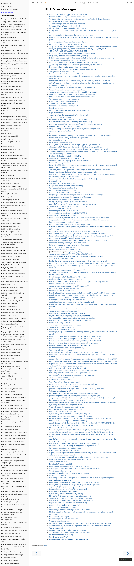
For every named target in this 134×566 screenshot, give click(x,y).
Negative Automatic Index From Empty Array (14, 54)
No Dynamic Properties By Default (13, 262)
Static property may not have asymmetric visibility (67, 60)
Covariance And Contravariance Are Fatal (14, 487)
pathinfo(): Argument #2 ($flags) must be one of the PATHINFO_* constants (76, 389)
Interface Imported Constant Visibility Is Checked (14, 171)
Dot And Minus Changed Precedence (14, 250)
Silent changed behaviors (10, 9)
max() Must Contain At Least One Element (13, 506)
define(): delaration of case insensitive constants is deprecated (72, 87)
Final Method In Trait (9, 306)
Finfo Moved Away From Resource (13, 312)
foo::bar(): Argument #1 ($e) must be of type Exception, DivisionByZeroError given (79, 430)
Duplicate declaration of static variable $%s (65, 156)
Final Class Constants (9, 304)
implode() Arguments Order (11, 394)
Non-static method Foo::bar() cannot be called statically (69, 345)
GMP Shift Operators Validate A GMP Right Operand (14, 362)
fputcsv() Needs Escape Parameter (13, 318)
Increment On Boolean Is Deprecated (14, 408)
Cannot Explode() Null (9, 290)
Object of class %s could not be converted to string (68, 503)
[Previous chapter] (36, 553)
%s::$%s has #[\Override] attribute (61, 379)
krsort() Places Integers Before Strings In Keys (12, 462)
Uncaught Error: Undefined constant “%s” (64, 505)
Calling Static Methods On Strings (13, 438)
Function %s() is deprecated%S (60, 464)
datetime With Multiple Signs (11, 210)
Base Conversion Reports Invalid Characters (13, 445)
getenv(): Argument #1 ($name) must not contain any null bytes (72, 204)
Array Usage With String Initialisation (14, 61)
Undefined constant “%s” (58, 537)
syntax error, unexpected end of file (62, 215)
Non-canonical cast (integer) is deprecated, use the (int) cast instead (74, 343)
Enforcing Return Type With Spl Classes (12, 277)
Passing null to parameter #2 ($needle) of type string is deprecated (74, 482)
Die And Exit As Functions (10, 229)
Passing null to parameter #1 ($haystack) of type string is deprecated (74, 484)
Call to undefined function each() (61, 535)
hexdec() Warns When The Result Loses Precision (13, 370)
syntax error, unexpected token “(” (62, 327)
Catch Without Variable (9, 136)
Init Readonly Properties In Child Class (13, 423)
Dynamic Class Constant (10, 259)
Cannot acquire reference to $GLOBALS (63, 211)
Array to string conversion (59, 462)
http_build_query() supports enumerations (11, 380)
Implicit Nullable (8, 392)
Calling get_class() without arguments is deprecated (68, 202)
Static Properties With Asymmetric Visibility (13, 93)
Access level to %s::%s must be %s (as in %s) (65, 249)
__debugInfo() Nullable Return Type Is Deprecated (14, 219)
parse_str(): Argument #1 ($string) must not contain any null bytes (73, 384)
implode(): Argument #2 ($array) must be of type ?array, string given (74, 231)
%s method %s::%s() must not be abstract (64, 26)
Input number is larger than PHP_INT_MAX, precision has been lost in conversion (79, 218)
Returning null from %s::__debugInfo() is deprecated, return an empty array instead (80, 135)
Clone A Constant (8, 152)
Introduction (6, 3)
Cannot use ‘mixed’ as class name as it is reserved (67, 309)
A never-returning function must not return (65, 325)
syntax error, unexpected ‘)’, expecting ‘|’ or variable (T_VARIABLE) (73, 92)
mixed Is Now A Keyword (10, 533)
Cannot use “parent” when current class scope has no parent (71, 375)
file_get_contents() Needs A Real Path (14, 298)
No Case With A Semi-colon (11, 125)
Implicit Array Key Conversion (12, 389)
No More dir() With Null (10, 232)
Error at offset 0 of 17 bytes (59, 516)
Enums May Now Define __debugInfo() (14, 281)
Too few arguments (56, 528)
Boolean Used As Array (9, 114)
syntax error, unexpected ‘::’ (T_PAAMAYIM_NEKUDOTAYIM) (70, 254)
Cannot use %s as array (58, 140)
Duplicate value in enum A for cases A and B (65, 279)
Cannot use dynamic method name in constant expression (71, 110)
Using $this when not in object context (63, 491)
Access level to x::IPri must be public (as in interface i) (68, 115)
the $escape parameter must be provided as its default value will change (76, 195)
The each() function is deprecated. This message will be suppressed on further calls (80, 170)
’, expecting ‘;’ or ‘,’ (75, 252)
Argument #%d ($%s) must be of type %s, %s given (67, 530)
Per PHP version (7, 6)
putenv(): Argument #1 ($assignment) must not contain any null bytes (75, 396)
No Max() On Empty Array (11, 502)
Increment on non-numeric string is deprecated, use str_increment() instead (77, 233)
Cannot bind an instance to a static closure (65, 448)
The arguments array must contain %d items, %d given (69, 532)
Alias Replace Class (8, 37)
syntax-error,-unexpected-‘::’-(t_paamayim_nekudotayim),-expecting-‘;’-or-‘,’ (76, 256)
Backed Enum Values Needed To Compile (13, 104)
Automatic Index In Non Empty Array (14, 58)
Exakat (45, 545)
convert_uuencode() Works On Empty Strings (14, 190)
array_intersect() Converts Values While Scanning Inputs (13, 75)
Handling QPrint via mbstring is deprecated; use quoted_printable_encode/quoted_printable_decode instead (71, 301)
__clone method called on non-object (62, 103)
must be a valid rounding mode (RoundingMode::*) (68, 421)
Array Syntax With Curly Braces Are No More (13, 206)
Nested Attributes (8, 558)
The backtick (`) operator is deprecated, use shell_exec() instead (72, 69)
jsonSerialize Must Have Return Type (14, 455)
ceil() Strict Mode (7, 139)
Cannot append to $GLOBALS (60, 208)
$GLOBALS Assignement (10, 355)
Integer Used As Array (9, 430)
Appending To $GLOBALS (10, 352)
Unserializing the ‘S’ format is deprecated (64, 519)
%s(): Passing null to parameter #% (62, 183)
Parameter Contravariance (11, 186)
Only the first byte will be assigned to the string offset (69, 368)
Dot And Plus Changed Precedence (13, 253)
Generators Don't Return (10, 324)
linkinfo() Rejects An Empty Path (13, 478)
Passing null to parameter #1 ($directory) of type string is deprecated (74, 144)
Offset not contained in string (60, 475)
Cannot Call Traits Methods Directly (14, 122)
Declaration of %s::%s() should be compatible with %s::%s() (70, 122)
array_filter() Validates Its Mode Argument (12, 70)
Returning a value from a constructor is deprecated (68, 119)
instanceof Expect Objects (11, 427)
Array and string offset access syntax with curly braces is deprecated (74, 129)
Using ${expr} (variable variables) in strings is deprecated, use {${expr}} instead (78, 149)
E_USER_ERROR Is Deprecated (12, 268)
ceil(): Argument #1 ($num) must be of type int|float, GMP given (72, 94)
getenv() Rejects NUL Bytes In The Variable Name (13, 341)
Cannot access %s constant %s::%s (62, 247)
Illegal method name (56, 113)
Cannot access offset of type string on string (65, 44)
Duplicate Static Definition (10, 256)
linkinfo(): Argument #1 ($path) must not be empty (67, 277)
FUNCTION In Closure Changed (12, 491)
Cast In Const (6, 133)
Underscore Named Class (10, 150)
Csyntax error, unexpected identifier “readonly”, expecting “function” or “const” (78, 240)
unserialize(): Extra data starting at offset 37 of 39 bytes (69, 510)
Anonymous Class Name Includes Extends (13, 41)
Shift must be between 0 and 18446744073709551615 (68, 213)
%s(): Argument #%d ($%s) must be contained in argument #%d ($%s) (74, 468)
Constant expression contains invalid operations (67, 90)
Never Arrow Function (9, 560)
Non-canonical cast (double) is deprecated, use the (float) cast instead (75, 341)
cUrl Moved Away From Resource (13, 202)
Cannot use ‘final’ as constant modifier (63, 188)
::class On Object (7, 147)
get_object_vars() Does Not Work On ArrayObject (14, 346)
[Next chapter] (127, 553)
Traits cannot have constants (60, 117)
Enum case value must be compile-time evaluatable (68, 67)
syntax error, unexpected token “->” (62, 329)
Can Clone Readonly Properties (12, 155)
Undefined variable (56, 108)
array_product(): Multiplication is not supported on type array (72, 53)
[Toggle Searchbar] (42, 2)
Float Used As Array (8, 315)
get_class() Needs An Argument (12, 332)
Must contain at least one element (61, 290)
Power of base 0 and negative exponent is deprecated (69, 539)
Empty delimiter (55, 181)
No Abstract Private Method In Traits (13, 29)
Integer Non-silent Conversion (12, 441)
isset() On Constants (9, 449)
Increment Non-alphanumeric (12, 405)
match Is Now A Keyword (10, 499)
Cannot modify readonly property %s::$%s (64, 106)
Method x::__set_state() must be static (63, 427)
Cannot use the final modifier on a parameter (66, 192)
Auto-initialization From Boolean (12, 97)
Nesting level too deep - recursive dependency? (66, 409)
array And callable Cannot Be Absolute (14, 19)
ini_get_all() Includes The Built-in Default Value (13, 418)
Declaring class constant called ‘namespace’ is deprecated (70, 320)
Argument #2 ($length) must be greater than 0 (66, 487)
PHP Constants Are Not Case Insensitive (11, 129)
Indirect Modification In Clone (12, 411)
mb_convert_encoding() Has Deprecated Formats (11, 514)
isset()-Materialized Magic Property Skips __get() (14, 495)
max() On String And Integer (11, 510)
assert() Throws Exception (10, 89)
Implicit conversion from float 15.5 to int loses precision (69, 224)
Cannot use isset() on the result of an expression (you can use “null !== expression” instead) (83, 263)
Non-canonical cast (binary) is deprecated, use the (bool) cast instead (74, 338)
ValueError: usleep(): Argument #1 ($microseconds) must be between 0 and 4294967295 (81, 523)
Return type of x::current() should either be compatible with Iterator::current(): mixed (80, 418)
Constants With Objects (10, 183)
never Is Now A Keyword (10, 563)
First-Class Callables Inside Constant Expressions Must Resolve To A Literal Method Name (14, 165)
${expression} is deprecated (11, 240)
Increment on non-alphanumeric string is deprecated (69, 466)
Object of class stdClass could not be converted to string (70, 459)
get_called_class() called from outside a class (65, 199)
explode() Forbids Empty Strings (12, 287)
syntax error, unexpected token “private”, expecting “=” (69, 414)
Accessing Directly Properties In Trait (14, 119)
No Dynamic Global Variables (11, 349)
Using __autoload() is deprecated (13, 100)
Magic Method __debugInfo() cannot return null (14, 214)
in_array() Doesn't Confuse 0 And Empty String (13, 401)
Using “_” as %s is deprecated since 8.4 (63, 101)
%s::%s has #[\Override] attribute (61, 377)
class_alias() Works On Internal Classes (12, 143)
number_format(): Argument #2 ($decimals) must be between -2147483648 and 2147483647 (83, 359)
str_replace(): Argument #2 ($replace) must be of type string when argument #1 (78, 457)
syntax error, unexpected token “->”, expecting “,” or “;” (69, 206)
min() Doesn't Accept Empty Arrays (14, 530)
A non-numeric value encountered (62, 259)
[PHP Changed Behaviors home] (45, 2)
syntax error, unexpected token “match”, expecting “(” (69, 286)
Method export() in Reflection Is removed (12, 294)
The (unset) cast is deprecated (60, 521)
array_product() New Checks (11, 79)
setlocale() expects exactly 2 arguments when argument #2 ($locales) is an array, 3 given (81, 432)
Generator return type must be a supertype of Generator (70, 197)
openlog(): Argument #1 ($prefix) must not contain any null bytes (73, 370)
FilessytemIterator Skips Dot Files (13, 301)
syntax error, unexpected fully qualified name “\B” (67, 313)
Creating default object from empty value (64, 126)
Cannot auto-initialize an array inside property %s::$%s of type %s (73, 62)
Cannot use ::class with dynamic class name (65, 99)
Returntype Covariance (9, 197)
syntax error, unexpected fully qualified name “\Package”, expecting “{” (75, 443)
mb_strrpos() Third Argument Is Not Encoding (14, 523)
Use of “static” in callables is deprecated (64, 450)
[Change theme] (37, 2)
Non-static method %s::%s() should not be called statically (70, 74)
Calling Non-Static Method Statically (14, 117)
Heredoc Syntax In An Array (11, 366)
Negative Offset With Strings (12, 555)
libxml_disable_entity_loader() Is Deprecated (13, 474)
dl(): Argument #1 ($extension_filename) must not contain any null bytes (75, 147)
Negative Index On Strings (11, 552)
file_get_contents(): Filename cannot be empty (66, 186)
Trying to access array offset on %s (62, 72)
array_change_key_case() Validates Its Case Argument (14, 65)
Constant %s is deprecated (11, 223)
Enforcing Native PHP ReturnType (13, 273)
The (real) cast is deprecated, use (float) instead (66, 407)
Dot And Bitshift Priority (10, 247)
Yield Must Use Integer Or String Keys (13, 540)
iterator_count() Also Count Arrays (13, 452)
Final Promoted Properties (10, 309)
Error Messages (7, 12)
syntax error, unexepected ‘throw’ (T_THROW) (66, 494)
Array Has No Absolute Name (11, 22)
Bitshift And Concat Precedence (12, 111)
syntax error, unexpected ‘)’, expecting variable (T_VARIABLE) (71, 498)
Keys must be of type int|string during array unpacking (69, 316)
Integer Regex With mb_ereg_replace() (9, 519)
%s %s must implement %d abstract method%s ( (67, 24)
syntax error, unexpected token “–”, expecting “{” (67, 270)
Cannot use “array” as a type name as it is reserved (68, 14)
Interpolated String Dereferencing (13, 435)
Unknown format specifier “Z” (60, 391)
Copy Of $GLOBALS (8, 358)
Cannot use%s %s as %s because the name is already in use (71, 35)
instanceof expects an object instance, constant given (69, 245)
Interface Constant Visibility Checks (14, 432)
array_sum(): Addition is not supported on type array (68, 56)
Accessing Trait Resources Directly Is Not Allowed (13, 33)
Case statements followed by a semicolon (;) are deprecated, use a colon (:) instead (79, 81)
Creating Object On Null (10, 200)
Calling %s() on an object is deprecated (63, 386)
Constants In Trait (8, 175)
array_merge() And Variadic (11, 50)
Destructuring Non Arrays (10, 226)
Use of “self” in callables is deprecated (63, 411)
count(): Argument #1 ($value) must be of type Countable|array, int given (76, 124)
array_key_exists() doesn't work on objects (13, 46)
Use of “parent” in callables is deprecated (64, 382)
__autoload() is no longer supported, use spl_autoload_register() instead (75, 65)
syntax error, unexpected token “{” (62, 131)
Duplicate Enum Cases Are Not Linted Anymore (12, 482)
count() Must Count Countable (12, 194)
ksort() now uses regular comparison (14, 470)
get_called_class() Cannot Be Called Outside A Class (13, 328)
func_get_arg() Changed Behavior (13, 321)
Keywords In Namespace (10, 458)
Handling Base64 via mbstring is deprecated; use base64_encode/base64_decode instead (82, 293)
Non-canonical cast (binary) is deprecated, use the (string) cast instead (75, 336)
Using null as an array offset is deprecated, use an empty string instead (75, 352)
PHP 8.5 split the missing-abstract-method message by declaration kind (13, 26)
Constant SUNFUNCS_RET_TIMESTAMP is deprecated (68, 138)
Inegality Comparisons (10, 414)
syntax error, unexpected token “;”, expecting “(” (66, 158)
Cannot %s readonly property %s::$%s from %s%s (67, 243)
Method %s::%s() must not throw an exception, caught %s (70, 496)
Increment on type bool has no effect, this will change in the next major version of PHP (81, 236)
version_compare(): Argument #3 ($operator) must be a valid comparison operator (79, 526)
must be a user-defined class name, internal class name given (72, 97)
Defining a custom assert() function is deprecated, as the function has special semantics (81, 58)
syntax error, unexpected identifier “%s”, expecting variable (71, 500)
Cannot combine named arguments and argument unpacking (72, 318)
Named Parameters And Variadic (13, 544)
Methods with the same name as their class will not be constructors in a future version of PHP (84, 361)
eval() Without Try (8, 284)
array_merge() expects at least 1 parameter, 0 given (68, 42)
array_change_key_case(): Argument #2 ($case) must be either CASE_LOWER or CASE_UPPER (83, 46)
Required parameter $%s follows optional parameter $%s (70, 373)
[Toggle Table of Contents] (33, 2)
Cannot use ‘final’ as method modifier (63, 190)
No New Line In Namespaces (12, 536)
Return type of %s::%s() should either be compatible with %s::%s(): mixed (76, 179)
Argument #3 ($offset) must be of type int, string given (69, 473)
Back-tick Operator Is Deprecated (13, 108)
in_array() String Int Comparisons (13, 397)
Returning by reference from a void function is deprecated (70, 416)
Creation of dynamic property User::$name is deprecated (70, 160)
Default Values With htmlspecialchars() (9, 375)
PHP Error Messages (60, 9)
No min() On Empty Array (11, 527)
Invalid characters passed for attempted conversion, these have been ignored (78, 261)
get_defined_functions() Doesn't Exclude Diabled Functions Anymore (13, 336)
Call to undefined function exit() (60, 142)
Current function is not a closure (61, 350)
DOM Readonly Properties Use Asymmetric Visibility (12, 244)
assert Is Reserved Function (11, 86)
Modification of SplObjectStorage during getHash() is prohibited (72, 446)
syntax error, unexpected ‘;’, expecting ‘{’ (64, 311)
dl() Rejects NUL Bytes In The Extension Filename (11, 236)
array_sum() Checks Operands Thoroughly (12, 83)
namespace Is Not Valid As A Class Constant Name (14, 548)
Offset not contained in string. (60, 471)
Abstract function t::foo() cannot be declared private (68, 28)
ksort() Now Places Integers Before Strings (13, 467)
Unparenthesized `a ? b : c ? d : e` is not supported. (68, 489)
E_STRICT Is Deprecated (10, 265)
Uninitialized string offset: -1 (59, 322)
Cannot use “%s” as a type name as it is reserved (67, 17)
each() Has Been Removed (10, 271)
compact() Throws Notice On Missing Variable (14, 159)
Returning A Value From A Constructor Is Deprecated (14, 179)
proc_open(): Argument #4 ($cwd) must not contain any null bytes (73, 393)
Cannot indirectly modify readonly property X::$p (67, 238)
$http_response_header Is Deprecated (11, 385)
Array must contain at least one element (64, 288)
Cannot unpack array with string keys (63, 507)
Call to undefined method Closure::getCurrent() (66, 348)
